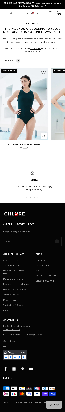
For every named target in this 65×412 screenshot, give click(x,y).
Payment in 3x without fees (14, 272)
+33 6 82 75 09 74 (32, 51)
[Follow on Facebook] (5, 369)
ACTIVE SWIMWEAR (46, 275)
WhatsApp (35, 48)
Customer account (12, 260)
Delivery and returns (13, 279)
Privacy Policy (10, 300)
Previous (3, 103)
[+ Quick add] (44, 136)
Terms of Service (11, 294)
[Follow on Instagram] (14, 369)
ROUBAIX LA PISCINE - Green (24, 144)
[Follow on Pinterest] (22, 369)
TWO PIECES (42, 265)
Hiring (6, 346)
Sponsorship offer (11, 265)
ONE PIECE (41, 260)
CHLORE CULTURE (45, 281)
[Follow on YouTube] (31, 369)
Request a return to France (16, 284)
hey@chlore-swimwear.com (17, 326)
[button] (58, 13)
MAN (38, 270)
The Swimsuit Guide (13, 305)
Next (44, 103)
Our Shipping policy (32, 189)
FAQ (5, 310)
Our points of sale (11, 341)
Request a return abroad (15, 289)
